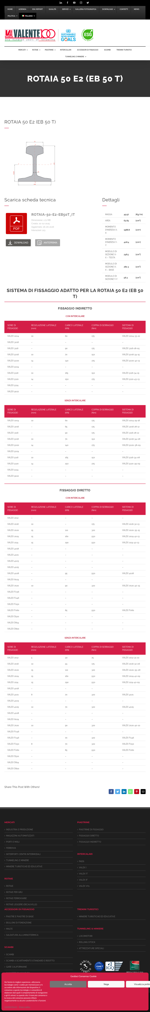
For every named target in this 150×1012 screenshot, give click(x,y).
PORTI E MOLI (12, 842)
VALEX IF (83, 880)
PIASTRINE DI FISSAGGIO (91, 829)
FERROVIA (11, 848)
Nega (106, 984)
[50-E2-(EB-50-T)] (33, 135)
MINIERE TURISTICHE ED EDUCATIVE (24, 866)
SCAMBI (10, 954)
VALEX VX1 (84, 886)
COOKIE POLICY (10, 1007)
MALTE (9, 929)
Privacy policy (24, 1007)
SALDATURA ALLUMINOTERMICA (22, 935)
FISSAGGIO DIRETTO (89, 836)
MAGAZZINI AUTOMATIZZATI (20, 836)
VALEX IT (83, 874)
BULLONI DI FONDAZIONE (18, 923)
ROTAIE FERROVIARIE (16, 898)
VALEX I (82, 867)
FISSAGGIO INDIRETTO (90, 842)
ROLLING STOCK (87, 942)
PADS (81, 861)
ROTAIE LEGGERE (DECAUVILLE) (21, 904)
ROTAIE (9, 886)
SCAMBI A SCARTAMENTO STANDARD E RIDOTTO (30, 960)
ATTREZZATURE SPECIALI (91, 948)
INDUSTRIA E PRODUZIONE (19, 829)
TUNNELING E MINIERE (17, 860)
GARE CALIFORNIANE (16, 967)
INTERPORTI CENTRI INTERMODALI (23, 854)
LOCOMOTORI (85, 936)
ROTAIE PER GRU (14, 892)
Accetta (68, 984)
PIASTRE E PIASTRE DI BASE (20, 916)
